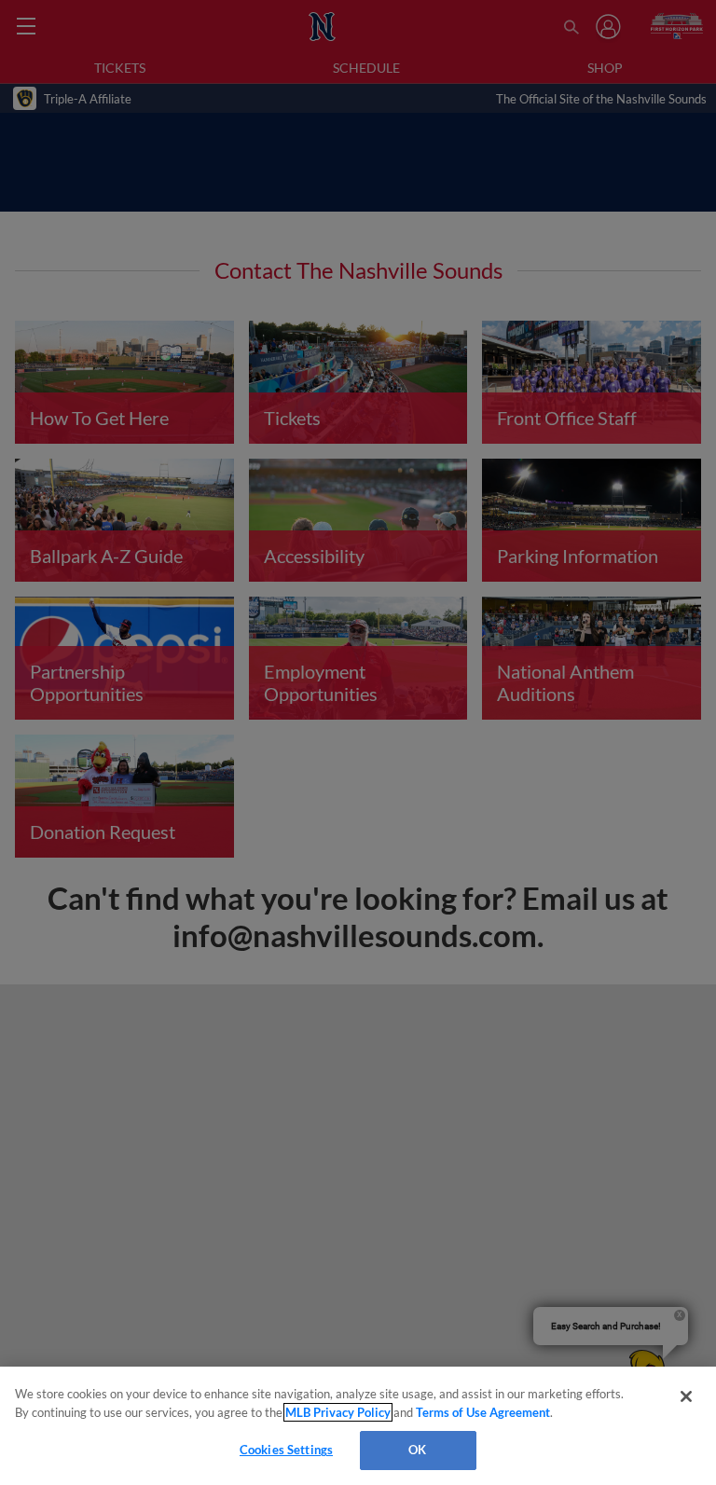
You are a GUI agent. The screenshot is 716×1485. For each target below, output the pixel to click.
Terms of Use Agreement (483, 1412)
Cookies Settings (286, 1449)
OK (417, 1449)
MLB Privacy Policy (338, 1412)
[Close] (686, 1396)
